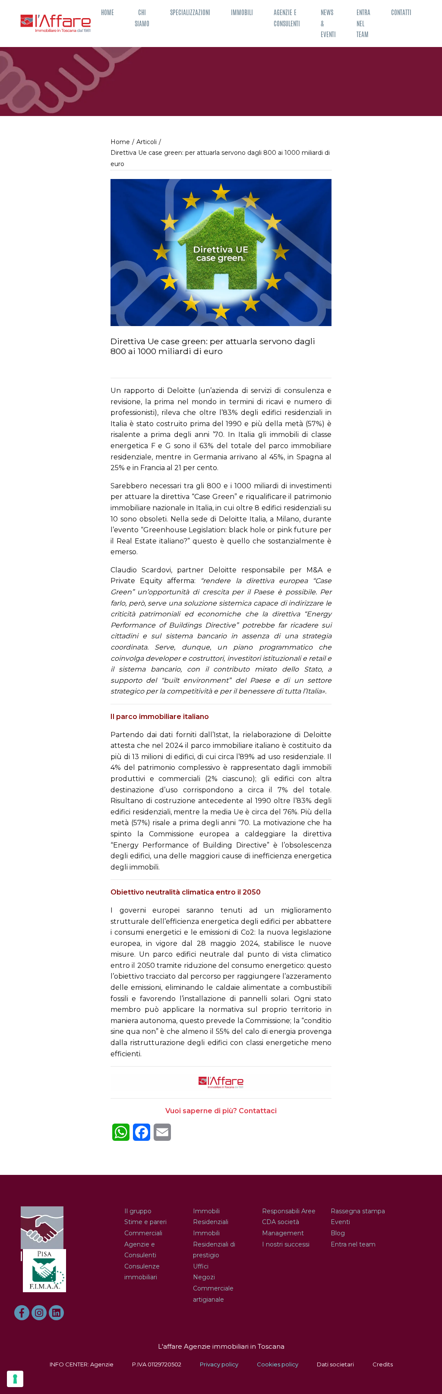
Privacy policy (219, 1364)
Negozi (204, 1277)
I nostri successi (285, 1244)
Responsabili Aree (289, 1211)
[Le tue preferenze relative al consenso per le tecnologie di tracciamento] (15, 1379)
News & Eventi (328, 23)
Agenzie (102, 1364)
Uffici (200, 1266)
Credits (383, 1364)
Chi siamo (142, 18)
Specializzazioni (190, 12)
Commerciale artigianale (213, 1293)
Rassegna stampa (358, 1211)
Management (283, 1233)
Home (107, 12)
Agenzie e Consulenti (287, 18)
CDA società (280, 1222)
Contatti (401, 12)
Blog (338, 1233)
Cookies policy (277, 1364)
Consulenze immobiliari (142, 1271)
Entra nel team (363, 23)
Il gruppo (138, 1211)
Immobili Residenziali (210, 1216)
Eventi (340, 1222)
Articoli (146, 142)
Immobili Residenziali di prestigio (214, 1244)
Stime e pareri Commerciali (145, 1227)
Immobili (242, 12)
